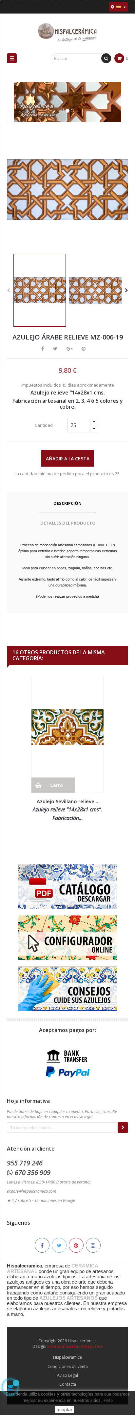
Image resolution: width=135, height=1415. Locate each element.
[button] (17, 108)
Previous (8, 290)
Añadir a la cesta (67, 458)
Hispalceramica (67, 1357)
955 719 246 (25, 1162)
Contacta (67, 1384)
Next (126, 290)
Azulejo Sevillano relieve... (67, 801)
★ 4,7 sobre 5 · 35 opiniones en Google (41, 1200)
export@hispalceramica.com (31, 1191)
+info (108, 1400)
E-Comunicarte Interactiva (75, 1346)
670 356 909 (32, 1172)
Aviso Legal (67, 1375)
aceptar (64, 1409)
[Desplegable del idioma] (118, 7)
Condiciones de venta (68, 1366)
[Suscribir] (123, 1127)
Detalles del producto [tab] (68, 523)
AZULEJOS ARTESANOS (68, 1298)
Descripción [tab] (67, 503)
